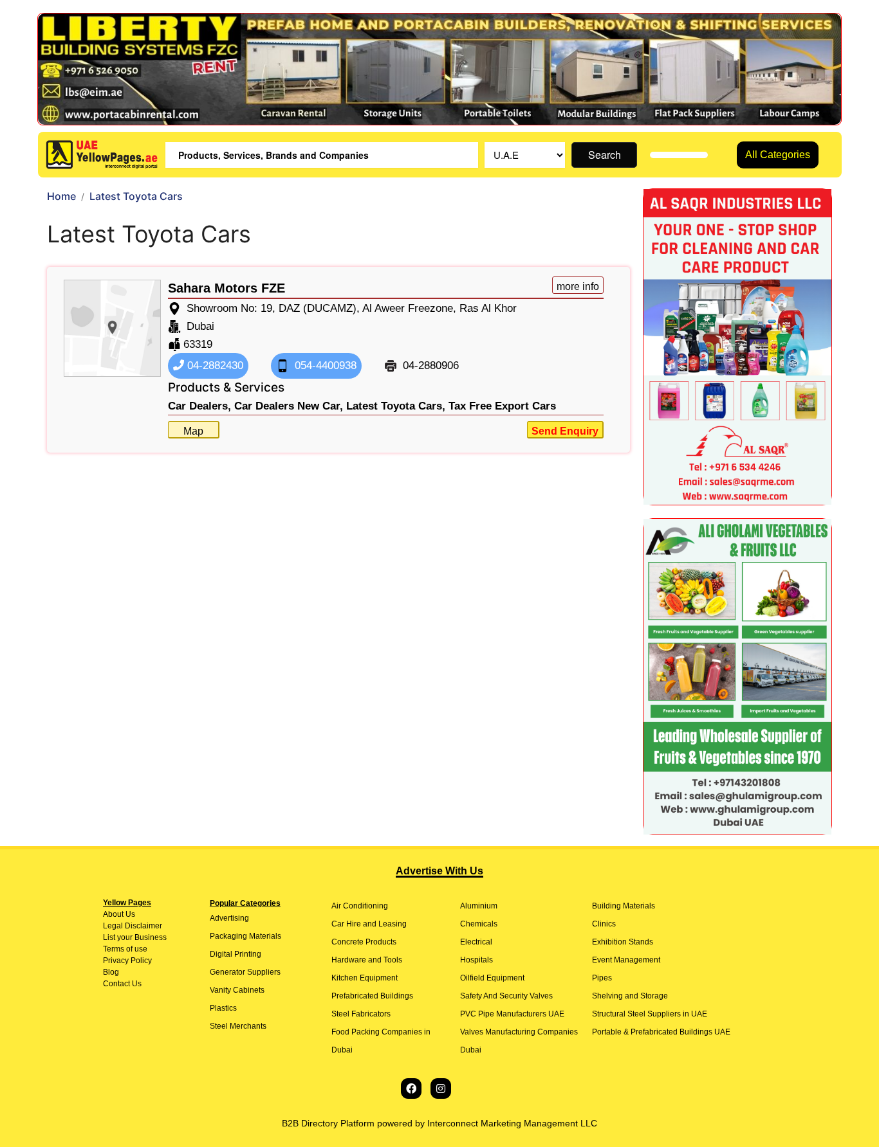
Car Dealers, (199, 406)
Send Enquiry (565, 431)
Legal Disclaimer (132, 925)
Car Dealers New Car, (288, 406)
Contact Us (122, 983)
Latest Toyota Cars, (395, 406)
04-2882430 (213, 365)
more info (578, 286)
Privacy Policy (127, 960)
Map (193, 431)
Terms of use (125, 948)
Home (61, 196)
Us (129, 914)
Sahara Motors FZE (226, 288)
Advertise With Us (439, 870)
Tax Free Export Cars (502, 406)
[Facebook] (411, 1088)
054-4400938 (323, 365)
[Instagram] (440, 1088)
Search (604, 154)
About (113, 914)
